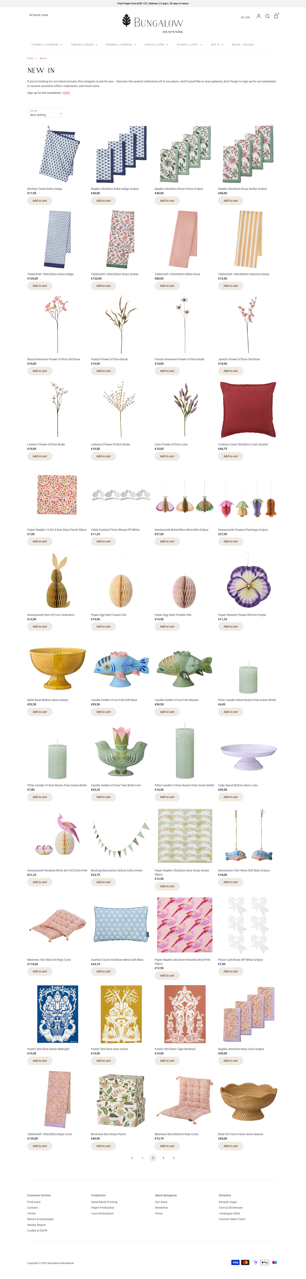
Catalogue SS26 (229, 1213)
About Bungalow (166, 1195)
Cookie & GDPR (37, 1230)
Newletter (161, 1207)
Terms (31, 1213)
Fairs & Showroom (231, 1207)
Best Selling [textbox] (38, 115)
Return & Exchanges (40, 1219)
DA (242, 17)
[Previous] (132, 1159)
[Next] (173, 1159)
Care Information (102, 1213)
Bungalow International (61, 1263)
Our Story (161, 1202)
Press (159, 1213)
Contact (32, 1207)
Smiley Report (36, 1225)
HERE (66, 92)
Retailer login (228, 1202)
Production (98, 1195)
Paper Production (102, 1207)
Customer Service (39, 1195)
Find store (34, 1202)
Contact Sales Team (232, 1219)
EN (248, 17)
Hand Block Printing (104, 1202)
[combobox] (46, 113)
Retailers (225, 1195)
